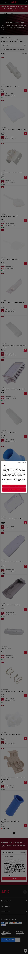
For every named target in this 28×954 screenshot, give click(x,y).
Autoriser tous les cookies (14, 489)
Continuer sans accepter (21, 462)
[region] (14, 477)
